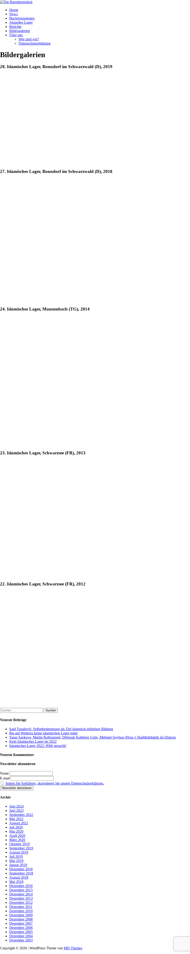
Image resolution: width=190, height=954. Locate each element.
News (13, 14)
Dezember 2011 (20, 907)
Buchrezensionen (22, 18)
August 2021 (18, 823)
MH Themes (73, 948)
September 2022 (21, 815)
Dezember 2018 (21, 869)
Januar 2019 (18, 865)
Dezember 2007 (21, 923)
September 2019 (21, 848)
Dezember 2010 (21, 911)
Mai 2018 (16, 882)
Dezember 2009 (21, 915)
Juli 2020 (16, 827)
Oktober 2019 (19, 844)
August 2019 (18, 852)
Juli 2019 (16, 856)
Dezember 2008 (21, 919)
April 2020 (17, 836)
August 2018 (18, 877)
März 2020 (17, 840)
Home (13, 10)
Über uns (16, 35)
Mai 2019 (16, 861)
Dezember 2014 (21, 894)
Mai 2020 (16, 831)
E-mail (5, 778)
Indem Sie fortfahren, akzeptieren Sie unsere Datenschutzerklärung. (55, 783)
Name (4, 773)
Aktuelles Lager (21, 22)
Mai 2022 (16, 819)
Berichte (15, 27)
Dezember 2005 (21, 932)
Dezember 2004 (21, 936)
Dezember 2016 (21, 886)
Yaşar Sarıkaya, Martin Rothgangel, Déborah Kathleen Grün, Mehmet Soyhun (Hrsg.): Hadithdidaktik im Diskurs (92, 737)
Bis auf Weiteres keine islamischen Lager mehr (43, 733)
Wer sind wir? (29, 39)
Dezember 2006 (21, 928)
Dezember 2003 (21, 940)
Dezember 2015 (21, 890)
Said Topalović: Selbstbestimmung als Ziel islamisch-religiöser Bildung (61, 729)
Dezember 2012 (21, 902)
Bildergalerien (19, 31)
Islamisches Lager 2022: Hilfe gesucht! (37, 746)
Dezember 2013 (21, 898)
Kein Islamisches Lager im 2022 (33, 741)
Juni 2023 (16, 810)
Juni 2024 (16, 806)
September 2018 (21, 873)
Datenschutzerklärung (35, 43)
